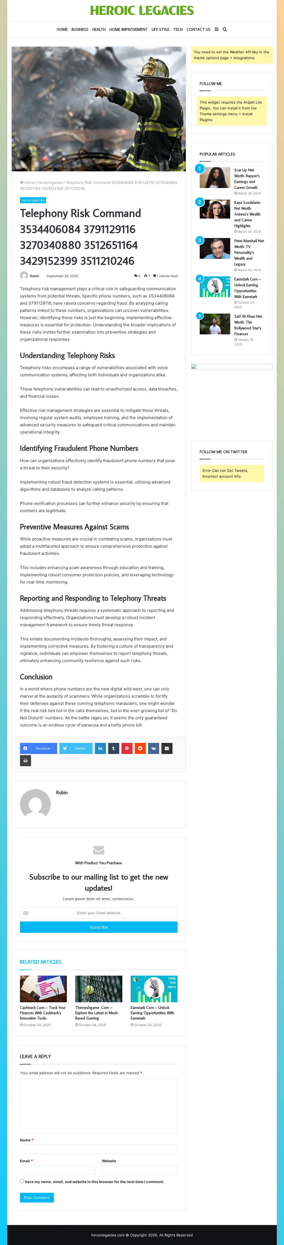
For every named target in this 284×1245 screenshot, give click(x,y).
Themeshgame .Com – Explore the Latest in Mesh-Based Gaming (97, 1013)
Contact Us (199, 29)
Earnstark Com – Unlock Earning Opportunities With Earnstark (152, 1013)
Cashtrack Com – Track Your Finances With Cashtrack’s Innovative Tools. (42, 1013)
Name (26, 1140)
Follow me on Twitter (223, 451)
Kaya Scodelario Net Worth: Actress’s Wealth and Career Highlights (247, 214)
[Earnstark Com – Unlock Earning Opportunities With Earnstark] (154, 989)
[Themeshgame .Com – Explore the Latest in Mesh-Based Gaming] (98, 989)
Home (62, 29)
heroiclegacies (50, 182)
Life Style (160, 29)
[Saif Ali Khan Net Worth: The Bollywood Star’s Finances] (215, 324)
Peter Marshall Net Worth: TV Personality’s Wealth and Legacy (249, 252)
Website (109, 1161)
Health (99, 29)
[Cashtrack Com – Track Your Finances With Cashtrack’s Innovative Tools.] (43, 989)
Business (80, 29)
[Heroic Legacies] (142, 10)
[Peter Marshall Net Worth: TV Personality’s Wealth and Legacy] (215, 248)
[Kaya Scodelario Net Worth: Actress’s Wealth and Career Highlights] (215, 209)
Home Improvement (129, 29)
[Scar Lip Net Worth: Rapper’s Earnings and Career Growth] (215, 177)
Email (26, 1161)
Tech (178, 29)
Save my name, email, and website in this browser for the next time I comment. (94, 1181)
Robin (34, 276)
